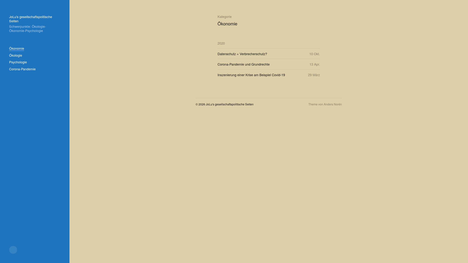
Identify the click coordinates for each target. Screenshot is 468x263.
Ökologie (15, 55)
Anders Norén (333, 104)
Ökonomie (16, 48)
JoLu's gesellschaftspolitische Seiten (30, 18)
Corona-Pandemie (22, 68)
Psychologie (18, 62)
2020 (221, 43)
